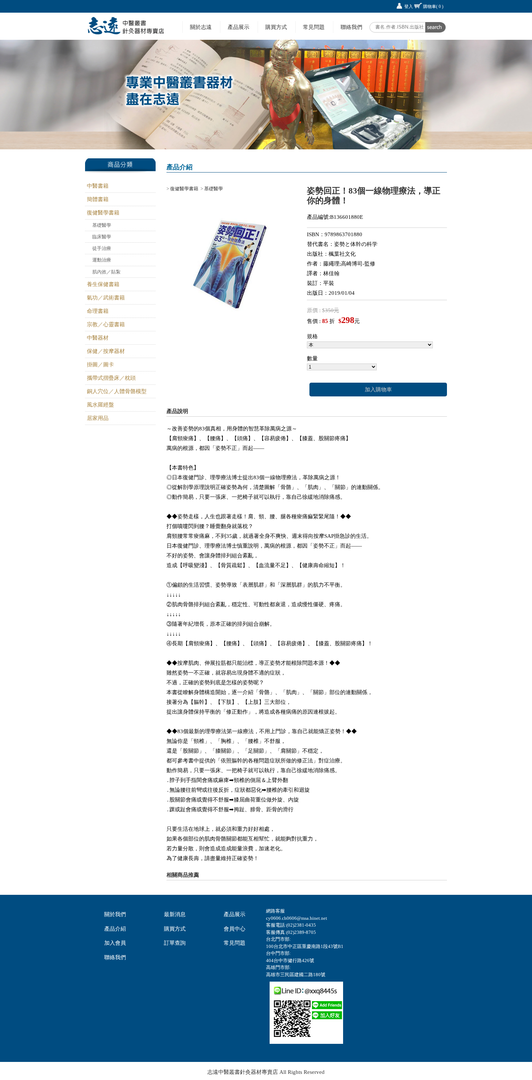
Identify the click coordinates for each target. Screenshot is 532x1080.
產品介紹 (115, 929)
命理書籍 (98, 311)
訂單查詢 (175, 943)
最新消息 (175, 914)
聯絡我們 (351, 27)
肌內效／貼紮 (106, 272)
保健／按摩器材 (106, 351)
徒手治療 (101, 248)
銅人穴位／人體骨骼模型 (117, 391)
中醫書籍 (98, 186)
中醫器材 (98, 338)
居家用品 (98, 418)
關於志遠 (201, 27)
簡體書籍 (98, 199)
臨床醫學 (101, 236)
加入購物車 (378, 389)
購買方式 (276, 27)
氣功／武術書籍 (106, 298)
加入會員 (115, 943)
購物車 (433, 6)
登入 (408, 6)
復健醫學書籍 (103, 213)
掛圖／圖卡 (100, 364)
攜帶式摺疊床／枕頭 (111, 378)
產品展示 (238, 27)
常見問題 (314, 27)
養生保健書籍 (103, 284)
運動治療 (101, 260)
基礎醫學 (101, 225)
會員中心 (234, 929)
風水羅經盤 (100, 405)
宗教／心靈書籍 (106, 324)
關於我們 (115, 914)
